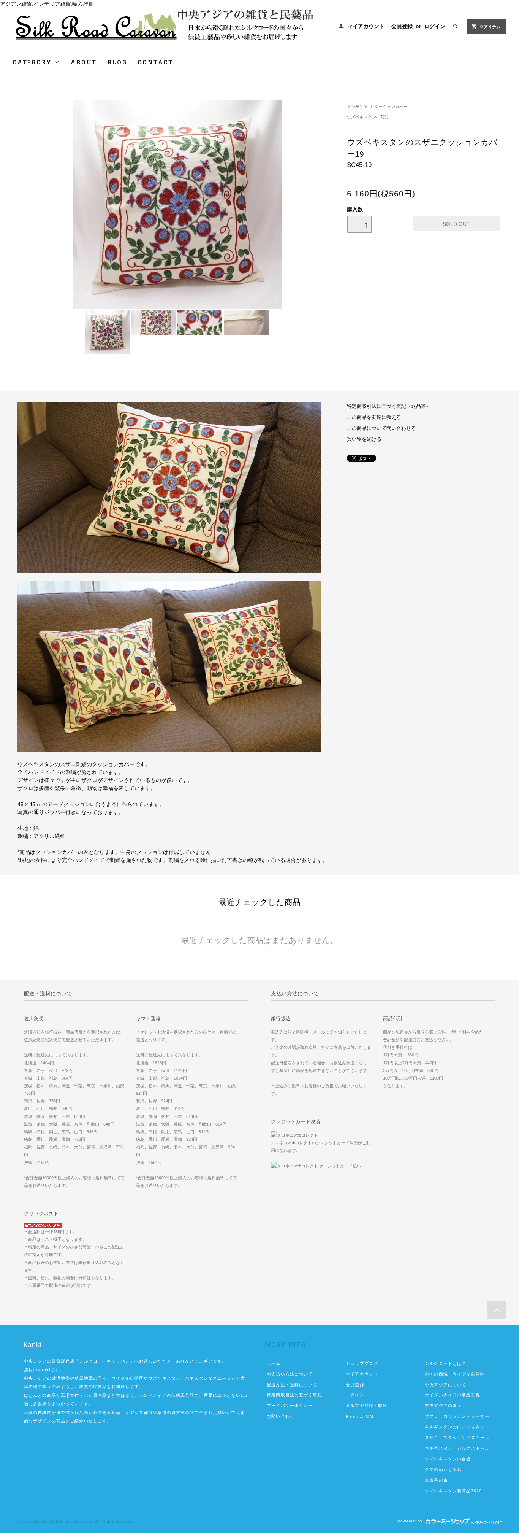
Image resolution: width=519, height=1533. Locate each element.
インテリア (357, 106)
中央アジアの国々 (443, 1405)
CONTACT (155, 62)
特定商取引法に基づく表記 (294, 1395)
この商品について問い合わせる (381, 428)
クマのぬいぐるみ (443, 1469)
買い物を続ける (364, 439)
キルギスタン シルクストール (457, 1448)
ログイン (434, 26)
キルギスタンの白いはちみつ (455, 1427)
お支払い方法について (290, 1374)
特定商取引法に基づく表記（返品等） (389, 406)
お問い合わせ (280, 1416)
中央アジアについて (445, 1384)
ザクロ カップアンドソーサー (457, 1416)
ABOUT (84, 62)
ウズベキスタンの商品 (368, 116)
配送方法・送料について (292, 1384)
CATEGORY (33, 62)
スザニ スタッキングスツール (457, 1437)
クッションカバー (391, 106)
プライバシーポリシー (290, 1405)
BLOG (117, 62)
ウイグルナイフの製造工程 (452, 1395)
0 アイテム (490, 26)
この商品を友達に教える (374, 417)
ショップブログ (362, 1363)
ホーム (273, 1363)
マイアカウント (366, 26)
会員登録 (402, 26)
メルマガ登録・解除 (366, 1405)
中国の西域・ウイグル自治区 (455, 1374)
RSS (350, 1416)
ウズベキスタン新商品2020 (453, 1490)
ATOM (366, 1416)
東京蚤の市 (436, 1480)
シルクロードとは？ (445, 1363)
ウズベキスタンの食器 (448, 1459)
